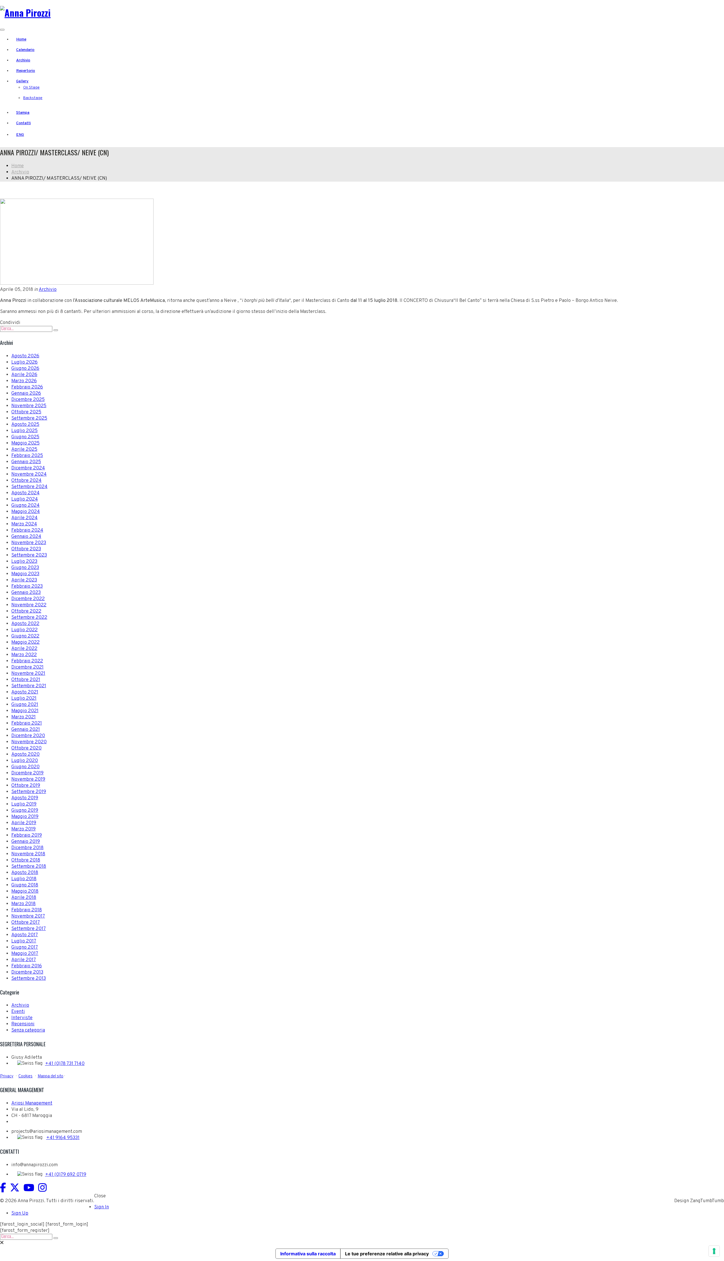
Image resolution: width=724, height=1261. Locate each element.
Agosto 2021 (24, 692)
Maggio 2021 (24, 711)
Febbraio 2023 (27, 586)
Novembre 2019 (28, 779)
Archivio (23, 60)
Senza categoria (28, 1030)
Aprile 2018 (23, 898)
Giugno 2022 (25, 636)
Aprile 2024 (24, 518)
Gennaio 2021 (25, 730)
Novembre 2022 (28, 605)
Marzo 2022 (24, 655)
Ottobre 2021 (25, 680)
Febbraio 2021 (26, 723)
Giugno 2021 (24, 705)
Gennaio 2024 (26, 537)
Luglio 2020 (24, 761)
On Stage (31, 87)
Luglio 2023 (24, 561)
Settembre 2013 (28, 979)
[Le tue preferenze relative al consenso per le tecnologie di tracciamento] (714, 1251)
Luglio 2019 (23, 804)
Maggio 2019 (24, 817)
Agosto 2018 (24, 873)
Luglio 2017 (23, 941)
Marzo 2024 (24, 524)
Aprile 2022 (24, 649)
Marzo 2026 (24, 381)
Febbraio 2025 (27, 456)
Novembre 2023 (28, 543)
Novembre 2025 (28, 406)
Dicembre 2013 (27, 972)
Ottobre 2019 (25, 786)
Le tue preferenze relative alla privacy (387, 1253)
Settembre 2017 (28, 929)
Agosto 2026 (25, 356)
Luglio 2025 (24, 431)
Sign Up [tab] (19, 1213)
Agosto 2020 (25, 754)
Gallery (22, 81)
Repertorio (25, 70)
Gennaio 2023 (26, 593)
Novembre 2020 (29, 742)
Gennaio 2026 (26, 393)
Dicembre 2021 (27, 667)
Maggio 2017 (24, 954)
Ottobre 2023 (26, 549)
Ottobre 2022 (26, 611)
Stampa (22, 112)
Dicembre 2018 (27, 848)
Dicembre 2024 (28, 468)
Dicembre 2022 (28, 599)
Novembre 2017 (28, 916)
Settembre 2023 (29, 555)
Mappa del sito (50, 1076)
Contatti (23, 123)
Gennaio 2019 (25, 842)
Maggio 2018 (24, 891)
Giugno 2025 (25, 437)
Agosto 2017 (24, 935)
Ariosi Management (31, 1103)
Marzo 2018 (23, 904)
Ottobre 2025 (26, 412)
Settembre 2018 (28, 866)
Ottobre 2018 (25, 860)
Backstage (32, 98)
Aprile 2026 (24, 375)
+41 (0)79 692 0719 (65, 1175)
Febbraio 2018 (26, 910)
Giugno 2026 (25, 369)
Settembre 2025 (29, 418)
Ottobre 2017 (25, 923)
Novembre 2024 (29, 474)
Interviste (22, 1018)
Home (21, 39)
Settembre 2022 (29, 618)
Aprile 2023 (24, 580)
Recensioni (23, 1024)
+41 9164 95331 (62, 1138)
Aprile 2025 (24, 449)
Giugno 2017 (24, 947)
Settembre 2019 (28, 792)
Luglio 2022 (24, 630)
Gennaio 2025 (26, 462)
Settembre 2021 (28, 686)
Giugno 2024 (25, 505)
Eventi (18, 1012)
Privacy (6, 1076)
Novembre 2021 (28, 674)
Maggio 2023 (25, 574)
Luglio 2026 (24, 362)
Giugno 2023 (25, 568)
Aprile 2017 (23, 960)
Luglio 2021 (23, 698)
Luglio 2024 (24, 499)
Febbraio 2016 (26, 966)
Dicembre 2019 (27, 773)
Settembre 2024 (29, 487)
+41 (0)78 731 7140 (65, 1064)
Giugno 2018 (24, 885)
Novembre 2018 (28, 854)
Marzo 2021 (23, 717)
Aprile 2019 (23, 823)
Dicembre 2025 (28, 400)
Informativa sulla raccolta (308, 1253)
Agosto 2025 (25, 425)
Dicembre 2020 (28, 736)
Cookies (25, 1076)
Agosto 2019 (24, 798)
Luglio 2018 (23, 879)
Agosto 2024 (25, 493)
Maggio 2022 (25, 642)
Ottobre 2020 (26, 748)
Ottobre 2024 (26, 481)
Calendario (25, 50)
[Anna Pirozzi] (25, 12)
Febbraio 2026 (27, 387)
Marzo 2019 (23, 829)
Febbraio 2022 (27, 661)
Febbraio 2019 (26, 835)
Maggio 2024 (25, 512)
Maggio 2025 (25, 443)
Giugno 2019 (24, 810)
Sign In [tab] (101, 1207)
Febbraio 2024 (27, 530)
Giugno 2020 (25, 767)
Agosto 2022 (25, 624)
